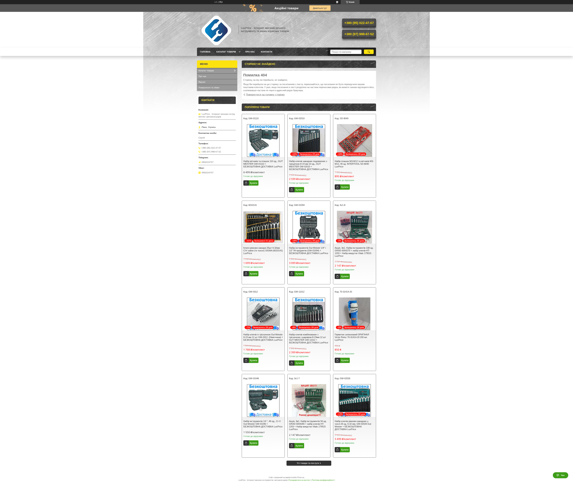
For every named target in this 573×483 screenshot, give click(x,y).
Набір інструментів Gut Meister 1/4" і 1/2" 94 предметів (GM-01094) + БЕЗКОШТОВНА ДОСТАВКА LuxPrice (308, 250)
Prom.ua (300, 477)
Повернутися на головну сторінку (265, 94)
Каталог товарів (226, 52)
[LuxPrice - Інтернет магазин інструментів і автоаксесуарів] (216, 29)
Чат (563, 475)
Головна (205, 52)
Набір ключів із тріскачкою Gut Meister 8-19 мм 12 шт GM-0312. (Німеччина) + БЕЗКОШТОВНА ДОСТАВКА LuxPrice (263, 337)
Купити (253, 183)
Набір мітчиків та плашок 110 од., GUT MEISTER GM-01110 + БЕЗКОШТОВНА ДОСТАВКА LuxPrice (263, 164)
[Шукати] (369, 52)
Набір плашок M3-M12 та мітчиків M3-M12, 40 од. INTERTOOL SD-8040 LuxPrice (354, 164)
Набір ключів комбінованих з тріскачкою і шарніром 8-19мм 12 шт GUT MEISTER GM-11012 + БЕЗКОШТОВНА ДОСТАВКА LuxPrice (308, 338)
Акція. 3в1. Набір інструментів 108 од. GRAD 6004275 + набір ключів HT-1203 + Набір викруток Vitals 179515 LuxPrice (354, 252)
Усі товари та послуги (308, 463)
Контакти (266, 52)
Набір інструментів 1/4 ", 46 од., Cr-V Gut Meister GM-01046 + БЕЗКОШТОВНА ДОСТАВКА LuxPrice (262, 424)
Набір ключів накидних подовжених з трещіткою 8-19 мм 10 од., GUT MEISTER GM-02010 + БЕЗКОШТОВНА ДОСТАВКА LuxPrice (308, 165)
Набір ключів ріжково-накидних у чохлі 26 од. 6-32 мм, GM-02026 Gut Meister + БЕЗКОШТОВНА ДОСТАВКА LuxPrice (353, 425)
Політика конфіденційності (323, 480)
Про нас (250, 52)
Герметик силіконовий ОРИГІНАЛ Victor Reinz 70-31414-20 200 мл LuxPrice (352, 337)
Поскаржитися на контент (300, 480)
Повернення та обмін (208, 87)
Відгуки (201, 82)
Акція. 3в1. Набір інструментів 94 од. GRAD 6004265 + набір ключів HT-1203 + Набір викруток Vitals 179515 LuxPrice (307, 425)
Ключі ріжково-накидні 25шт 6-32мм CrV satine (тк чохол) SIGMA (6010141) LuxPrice (263, 250)
